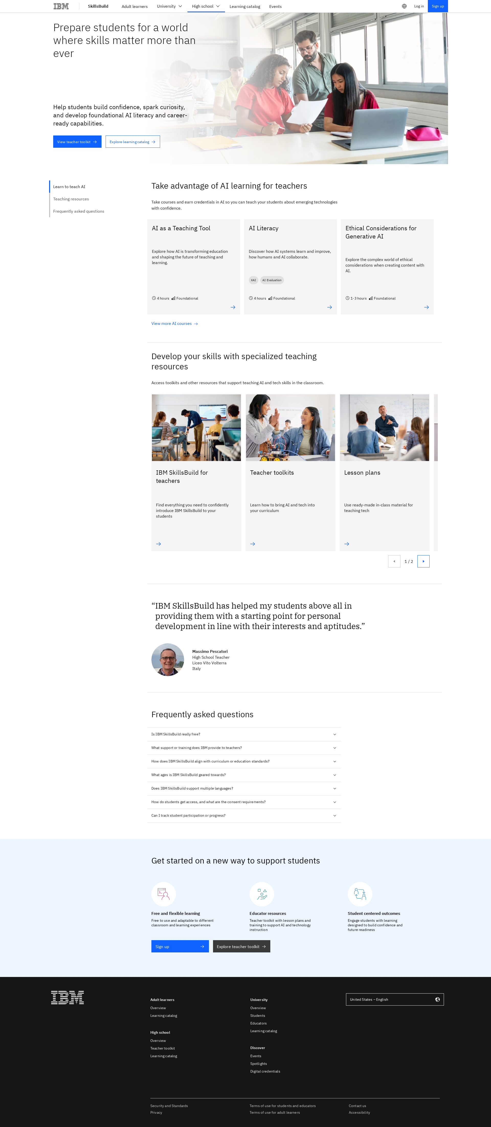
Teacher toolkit (162, 1048)
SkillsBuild (98, 6)
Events (256, 1056)
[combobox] (395, 999)
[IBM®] (61, 6)
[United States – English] (404, 6)
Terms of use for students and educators (283, 1105)
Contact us (357, 1105)
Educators (258, 1023)
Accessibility (359, 1112)
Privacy (156, 1112)
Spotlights (258, 1063)
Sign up (438, 6)
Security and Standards (169, 1105)
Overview (158, 1008)
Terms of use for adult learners (275, 1112)
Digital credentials (265, 1071)
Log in (419, 6)
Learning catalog (163, 1015)
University (166, 6)
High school (202, 6)
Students (257, 1015)
